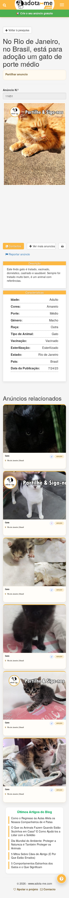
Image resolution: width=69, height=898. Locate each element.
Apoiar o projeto (27, 889)
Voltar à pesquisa (18, 30)
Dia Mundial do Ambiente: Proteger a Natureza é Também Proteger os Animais (33, 844)
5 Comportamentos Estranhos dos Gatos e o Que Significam (32, 865)
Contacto (49, 889)
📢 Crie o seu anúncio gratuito (34, 13)
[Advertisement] (34, 214)
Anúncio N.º (10, 90)
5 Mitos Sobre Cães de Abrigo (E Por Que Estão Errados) (33, 856)
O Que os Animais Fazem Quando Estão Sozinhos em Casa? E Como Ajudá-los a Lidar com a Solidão (36, 831)
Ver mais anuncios (43, 246)
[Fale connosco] (61, 878)
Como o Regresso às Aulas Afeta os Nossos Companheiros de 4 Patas (33, 820)
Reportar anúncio (19, 254)
